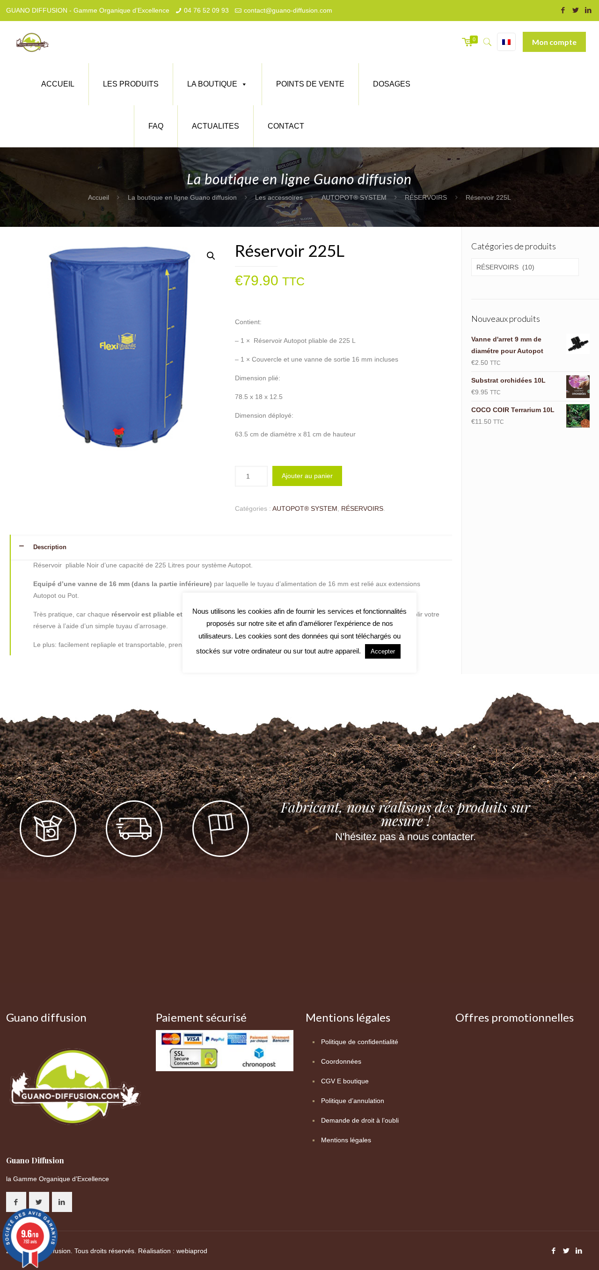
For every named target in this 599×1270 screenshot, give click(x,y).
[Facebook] (563, 10)
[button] (211, 255)
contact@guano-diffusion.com (288, 10)
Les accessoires (279, 197)
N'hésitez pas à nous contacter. (405, 836)
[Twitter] (575, 10)
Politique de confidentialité (359, 1041)
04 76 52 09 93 (206, 10)
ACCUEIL (57, 84)
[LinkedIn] (588, 10)
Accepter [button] (383, 651)
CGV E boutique (345, 1081)
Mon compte (554, 41)
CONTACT (286, 126)
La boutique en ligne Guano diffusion (182, 197)
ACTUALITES (215, 126)
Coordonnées (341, 1061)
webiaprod (191, 1251)
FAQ (155, 126)
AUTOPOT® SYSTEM (354, 197)
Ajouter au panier (307, 475)
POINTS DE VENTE (310, 84)
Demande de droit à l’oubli (360, 1120)
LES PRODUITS (131, 84)
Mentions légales (346, 1140)
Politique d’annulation (352, 1100)
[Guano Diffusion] (32, 42)
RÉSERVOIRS (426, 197)
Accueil (98, 197)
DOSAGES (391, 84)
